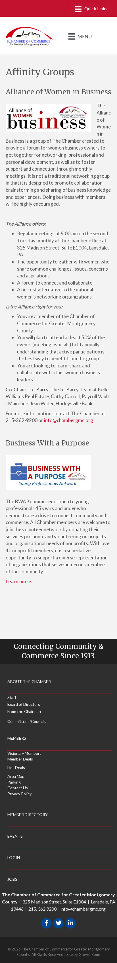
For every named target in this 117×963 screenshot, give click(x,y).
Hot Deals (16, 767)
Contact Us (17, 787)
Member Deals (20, 759)
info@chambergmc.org (69, 420)
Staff (11, 697)
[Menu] (91, 9)
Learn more (18, 581)
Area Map (15, 776)
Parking (14, 782)
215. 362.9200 (42, 908)
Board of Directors (23, 704)
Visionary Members (24, 753)
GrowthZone (89, 954)
